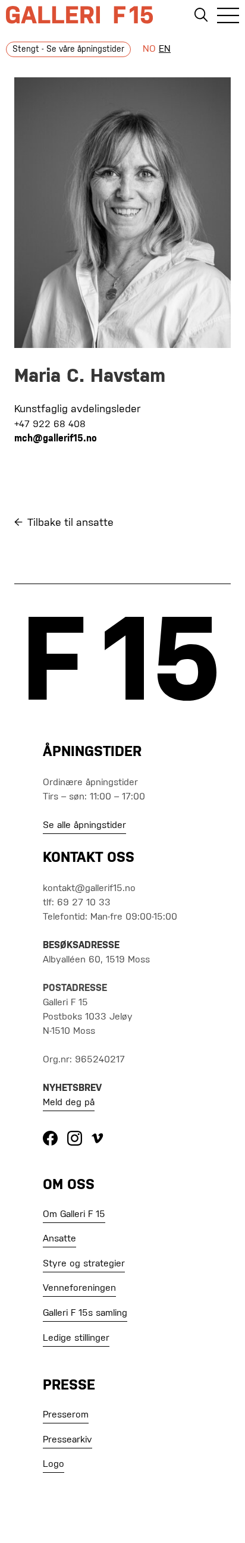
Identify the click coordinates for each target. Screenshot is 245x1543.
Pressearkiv (67, 1440)
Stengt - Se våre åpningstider (68, 49)
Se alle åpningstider (84, 825)
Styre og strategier (84, 1264)
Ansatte (59, 1239)
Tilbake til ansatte (70, 523)
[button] (228, 17)
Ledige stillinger (76, 1338)
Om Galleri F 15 (74, 1214)
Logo (53, 1464)
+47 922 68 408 (50, 424)
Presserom (66, 1415)
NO (149, 49)
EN (165, 49)
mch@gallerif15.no (55, 439)
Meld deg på (69, 1103)
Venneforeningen (79, 1288)
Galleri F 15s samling (85, 1313)
